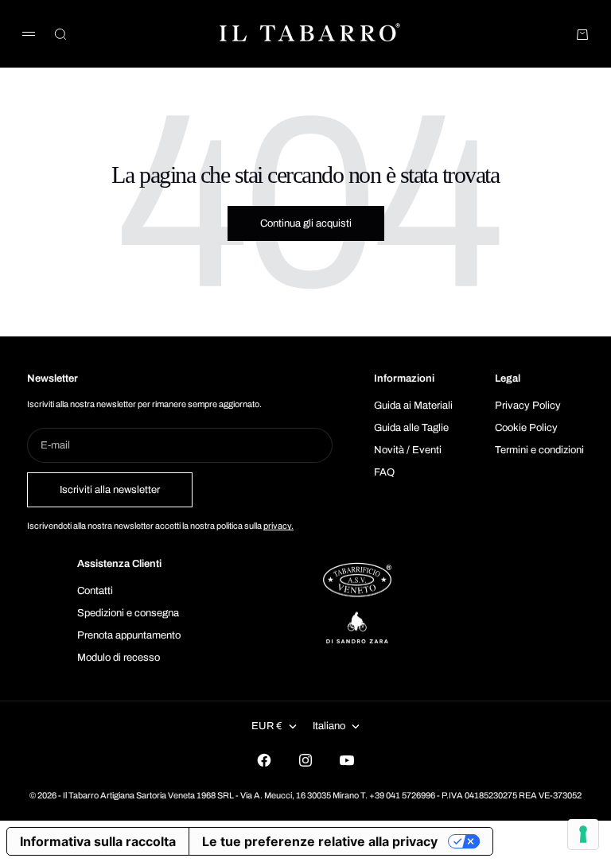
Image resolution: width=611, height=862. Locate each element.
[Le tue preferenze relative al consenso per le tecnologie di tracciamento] (583, 834)
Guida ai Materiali (413, 405)
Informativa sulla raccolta (98, 841)
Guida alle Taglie (411, 427)
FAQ (384, 472)
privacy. (278, 525)
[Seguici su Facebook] (264, 760)
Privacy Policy (528, 405)
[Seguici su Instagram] (305, 760)
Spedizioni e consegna (128, 613)
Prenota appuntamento (129, 635)
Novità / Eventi (408, 450)
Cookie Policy (526, 427)
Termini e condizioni (539, 450)
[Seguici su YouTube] (347, 760)
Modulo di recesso (118, 657)
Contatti (95, 590)
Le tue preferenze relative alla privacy (320, 841)
